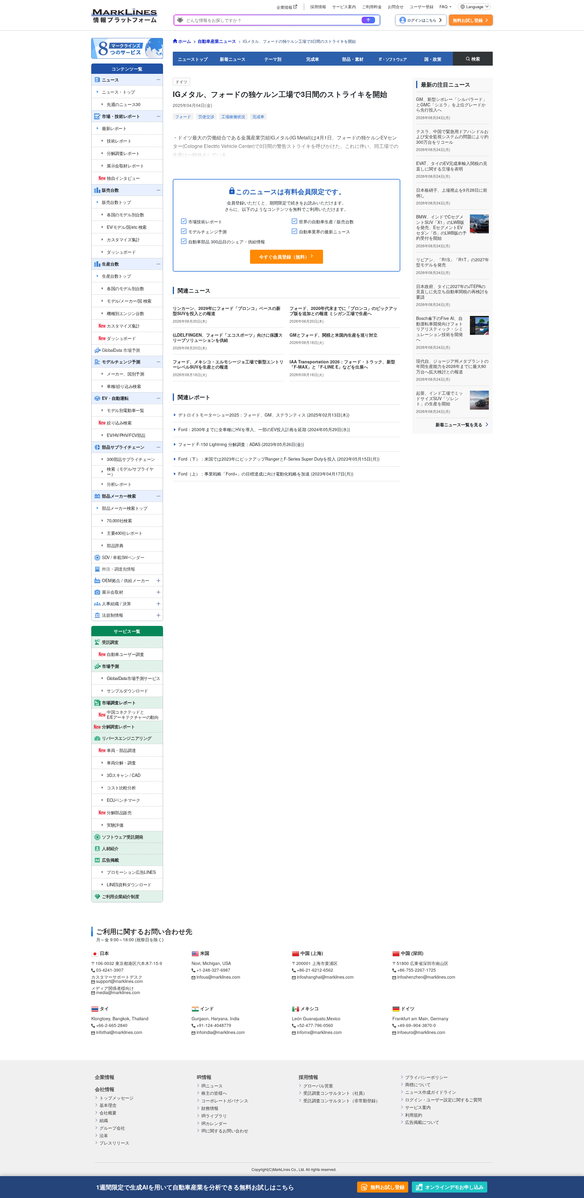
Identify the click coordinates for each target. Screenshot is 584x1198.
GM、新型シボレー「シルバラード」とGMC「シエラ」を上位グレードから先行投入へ (451, 104)
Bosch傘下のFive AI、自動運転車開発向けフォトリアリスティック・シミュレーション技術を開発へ (439, 328)
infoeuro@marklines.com (421, 1032)
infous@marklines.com (218, 977)
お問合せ (396, 6)
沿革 (103, 1135)
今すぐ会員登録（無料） (284, 256)
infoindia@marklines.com (220, 1032)
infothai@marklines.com (119, 1032)
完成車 (312, 59)
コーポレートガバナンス (224, 1100)
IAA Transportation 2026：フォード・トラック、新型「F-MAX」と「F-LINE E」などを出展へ (342, 364)
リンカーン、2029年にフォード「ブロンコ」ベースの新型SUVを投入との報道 (226, 311)
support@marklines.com (119, 981)
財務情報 (209, 1108)
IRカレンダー (214, 1123)
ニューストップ (193, 59)
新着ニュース (232, 59)
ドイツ (181, 81)
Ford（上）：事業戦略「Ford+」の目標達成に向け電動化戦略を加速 (244, 474)
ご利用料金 (372, 6)
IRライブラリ (214, 1115)
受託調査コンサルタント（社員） (335, 1093)
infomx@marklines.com (319, 1032)
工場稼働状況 (233, 116)
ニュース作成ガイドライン (430, 1092)
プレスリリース (114, 1142)
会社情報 (104, 1089)
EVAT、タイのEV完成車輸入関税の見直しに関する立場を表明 (451, 166)
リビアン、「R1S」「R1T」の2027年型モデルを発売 (452, 262)
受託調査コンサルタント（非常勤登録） (341, 1100)
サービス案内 (344, 6)
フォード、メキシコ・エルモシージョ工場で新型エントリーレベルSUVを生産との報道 (228, 364)
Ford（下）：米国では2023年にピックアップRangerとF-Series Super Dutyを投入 (257, 459)
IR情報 (204, 1077)
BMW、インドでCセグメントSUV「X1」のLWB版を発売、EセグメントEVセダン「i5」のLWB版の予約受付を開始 (441, 227)
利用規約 (413, 1114)
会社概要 (107, 1112)
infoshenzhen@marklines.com (426, 977)
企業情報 (104, 1077)
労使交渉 (206, 116)
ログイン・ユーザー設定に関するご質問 (443, 1099)
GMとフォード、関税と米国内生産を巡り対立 (333, 335)
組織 (103, 1120)
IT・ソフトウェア (393, 59)
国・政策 (432, 59)
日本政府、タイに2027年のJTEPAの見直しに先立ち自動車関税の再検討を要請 (452, 291)
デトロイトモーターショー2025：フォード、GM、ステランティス (242, 415)
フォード (183, 116)
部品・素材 (352, 59)
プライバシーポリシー (426, 1077)
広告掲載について (422, 1122)
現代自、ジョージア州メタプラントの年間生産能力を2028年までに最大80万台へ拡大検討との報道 (452, 366)
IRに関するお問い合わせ (224, 1130)
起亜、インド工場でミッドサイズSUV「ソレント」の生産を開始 (439, 398)
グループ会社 (112, 1128)
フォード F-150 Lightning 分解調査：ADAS (220, 444)
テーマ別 (272, 59)
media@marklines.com (118, 992)
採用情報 (318, 6)
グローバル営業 (318, 1085)
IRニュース (212, 1085)
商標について (418, 1084)
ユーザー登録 (421, 6)
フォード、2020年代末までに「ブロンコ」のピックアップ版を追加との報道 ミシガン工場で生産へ (343, 311)
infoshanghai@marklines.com (325, 977)
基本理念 (107, 1105)
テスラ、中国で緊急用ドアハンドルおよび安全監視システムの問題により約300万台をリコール (452, 136)
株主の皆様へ (214, 1093)
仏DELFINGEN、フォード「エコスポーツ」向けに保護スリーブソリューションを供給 (228, 337)
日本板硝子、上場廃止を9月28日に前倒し (451, 192)
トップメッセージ (116, 1097)
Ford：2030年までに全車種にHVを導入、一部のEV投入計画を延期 (243, 429)
